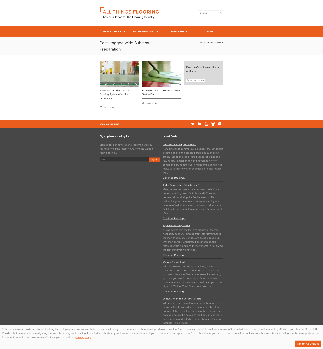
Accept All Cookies (308, 343)
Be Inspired (177, 31)
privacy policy (83, 337)
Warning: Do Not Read (174, 262)
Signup (154, 159)
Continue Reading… (174, 177)
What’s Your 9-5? (112, 31)
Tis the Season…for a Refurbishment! (181, 185)
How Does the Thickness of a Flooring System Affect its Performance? (116, 94)
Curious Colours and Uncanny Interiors (182, 298)
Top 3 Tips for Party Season (176, 225)
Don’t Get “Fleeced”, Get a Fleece (179, 144)
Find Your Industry (143, 31)
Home (201, 42)
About (209, 31)
